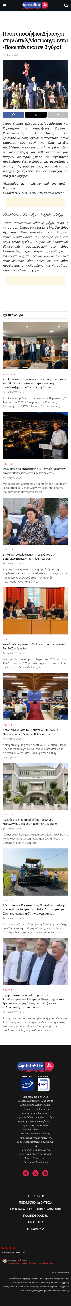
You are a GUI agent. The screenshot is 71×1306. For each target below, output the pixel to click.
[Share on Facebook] (13, 115)
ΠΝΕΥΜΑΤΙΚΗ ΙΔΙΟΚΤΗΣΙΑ (35, 1202)
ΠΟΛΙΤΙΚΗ (8, 464)
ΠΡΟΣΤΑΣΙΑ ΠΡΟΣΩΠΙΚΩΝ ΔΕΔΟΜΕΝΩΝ (35, 1209)
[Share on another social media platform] (58, 115)
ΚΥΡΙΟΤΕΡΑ (9, 374)
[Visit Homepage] (35, 5)
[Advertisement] (35, 19)
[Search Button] (66, 5)
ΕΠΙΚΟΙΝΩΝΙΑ (35, 1229)
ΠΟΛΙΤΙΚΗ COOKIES (35, 1215)
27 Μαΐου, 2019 (11, 55)
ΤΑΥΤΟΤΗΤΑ (35, 1222)
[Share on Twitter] (36, 115)
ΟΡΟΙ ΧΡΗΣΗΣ (35, 1196)
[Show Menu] (4, 5)
